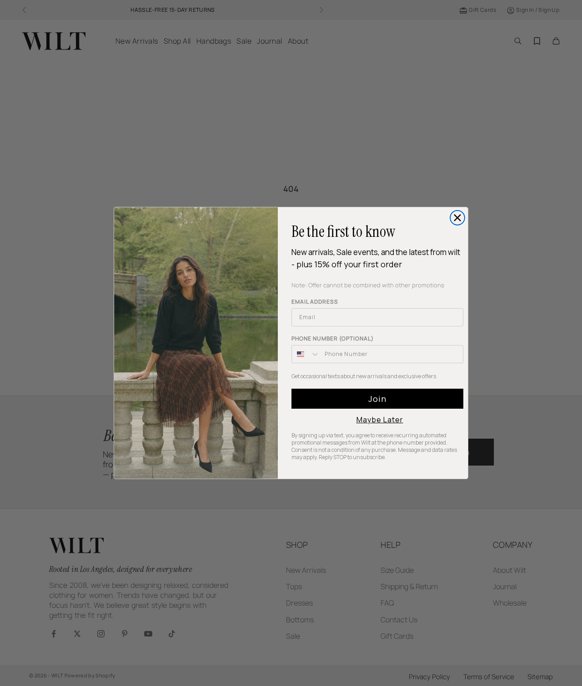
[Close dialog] (457, 217)
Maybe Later (379, 420)
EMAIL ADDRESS (314, 301)
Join (377, 398)
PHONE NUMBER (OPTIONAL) (332, 338)
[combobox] (306, 354)
